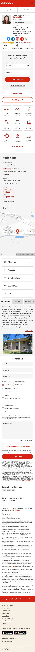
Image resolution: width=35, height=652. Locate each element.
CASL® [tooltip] (8, 490)
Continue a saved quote (17, 85)
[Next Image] (29, 344)
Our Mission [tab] (5, 301)
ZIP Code (9, 72)
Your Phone (6, 370)
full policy (13, 566)
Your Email (6, 376)
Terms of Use (5, 616)
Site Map (4, 623)
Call (4, 169)
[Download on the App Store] (7, 633)
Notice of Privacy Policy (8, 618)
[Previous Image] (6, 344)
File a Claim (17, 93)
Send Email (18, 457)
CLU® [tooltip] (13, 490)
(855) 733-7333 (26, 480)
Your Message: (7, 423)
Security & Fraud (6, 610)
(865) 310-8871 (8, 197)
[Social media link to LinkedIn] (13, 39)
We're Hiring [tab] (29, 301)
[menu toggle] (32, 3)
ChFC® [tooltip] (4, 490)
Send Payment (17, 100)
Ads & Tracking (6, 608)
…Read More (29, 330)
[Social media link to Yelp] (22, 39)
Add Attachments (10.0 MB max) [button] (17, 446)
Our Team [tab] (17, 301)
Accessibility (5, 613)
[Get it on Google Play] (20, 633)
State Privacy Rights (7, 621)
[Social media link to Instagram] (17, 39)
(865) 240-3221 (8, 189)
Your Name (6, 364)
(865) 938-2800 (8, 192)
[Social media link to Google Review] (26, 39)
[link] (9, 3)
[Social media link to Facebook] (8, 39)
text (9, 169)
